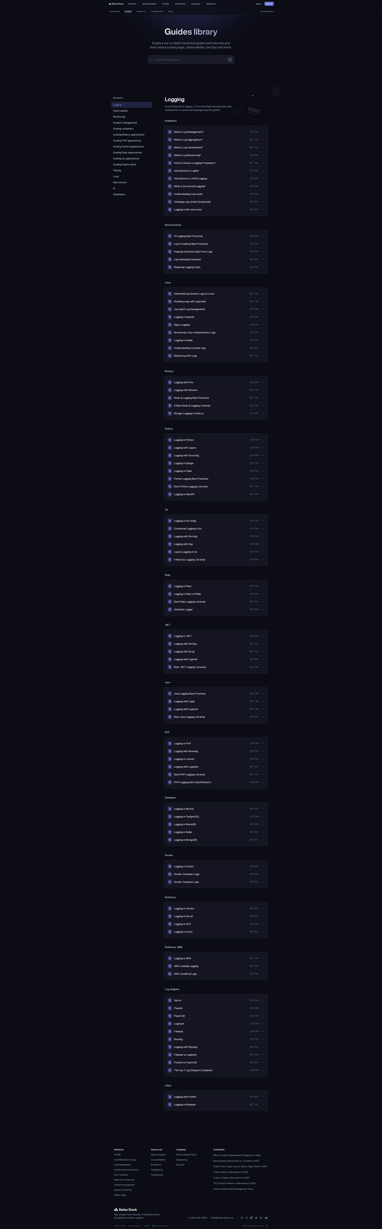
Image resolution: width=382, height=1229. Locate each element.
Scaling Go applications (126, 158)
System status (161, 1226)
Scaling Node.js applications (128, 134)
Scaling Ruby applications (127, 152)
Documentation (267, 11)
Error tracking (121, 1175)
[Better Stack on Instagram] (242, 1218)
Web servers (120, 182)
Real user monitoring (124, 1180)
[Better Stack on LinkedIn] (251, 1218)
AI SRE (117, 1155)
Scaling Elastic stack (124, 164)
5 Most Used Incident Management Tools (233, 1189)
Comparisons (157, 11)
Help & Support (158, 1155)
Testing (117, 170)
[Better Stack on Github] (261, 1218)
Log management (122, 1165)
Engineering (182, 1160)
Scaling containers (123, 128)
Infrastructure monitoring (126, 1170)
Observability (120, 111)
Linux (116, 176)
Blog (171, 11)
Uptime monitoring (123, 1190)
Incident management (125, 122)
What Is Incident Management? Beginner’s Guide (237, 1155)
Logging (117, 105)
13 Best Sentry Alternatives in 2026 (230, 1172)
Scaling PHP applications (127, 140)
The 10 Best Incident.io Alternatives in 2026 (234, 1183)
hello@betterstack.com (222, 1218)
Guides (128, 11)
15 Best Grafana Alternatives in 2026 (231, 1178)
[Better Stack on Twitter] (256, 1218)
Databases (119, 194)
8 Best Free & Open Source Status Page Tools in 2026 (240, 1166)
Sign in (259, 4)
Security (180, 1165)
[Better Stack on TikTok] (246, 1218)
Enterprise (156, 1165)
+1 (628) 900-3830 (197, 1218)
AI (114, 188)
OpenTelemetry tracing (125, 1160)
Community (114, 11)
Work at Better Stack (186, 1155)
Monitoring (119, 116)
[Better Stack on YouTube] (266, 1218)
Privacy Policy (134, 1226)
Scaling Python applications (128, 146)
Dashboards (157, 1175)
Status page (120, 1195)
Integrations (157, 1170)
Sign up (269, 4)
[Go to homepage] (116, 4)
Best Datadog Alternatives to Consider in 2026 (236, 1161)
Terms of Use (119, 1226)
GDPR (146, 1226)
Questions (141, 11)
